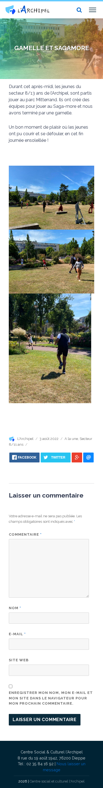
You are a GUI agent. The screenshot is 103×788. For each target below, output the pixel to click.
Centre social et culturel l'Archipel (57, 781)
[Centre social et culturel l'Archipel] (27, 9)
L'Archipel (25, 439)
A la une (71, 439)
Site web (19, 660)
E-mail (17, 634)
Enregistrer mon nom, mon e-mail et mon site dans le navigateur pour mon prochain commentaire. (51, 698)
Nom (15, 608)
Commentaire (25, 534)
